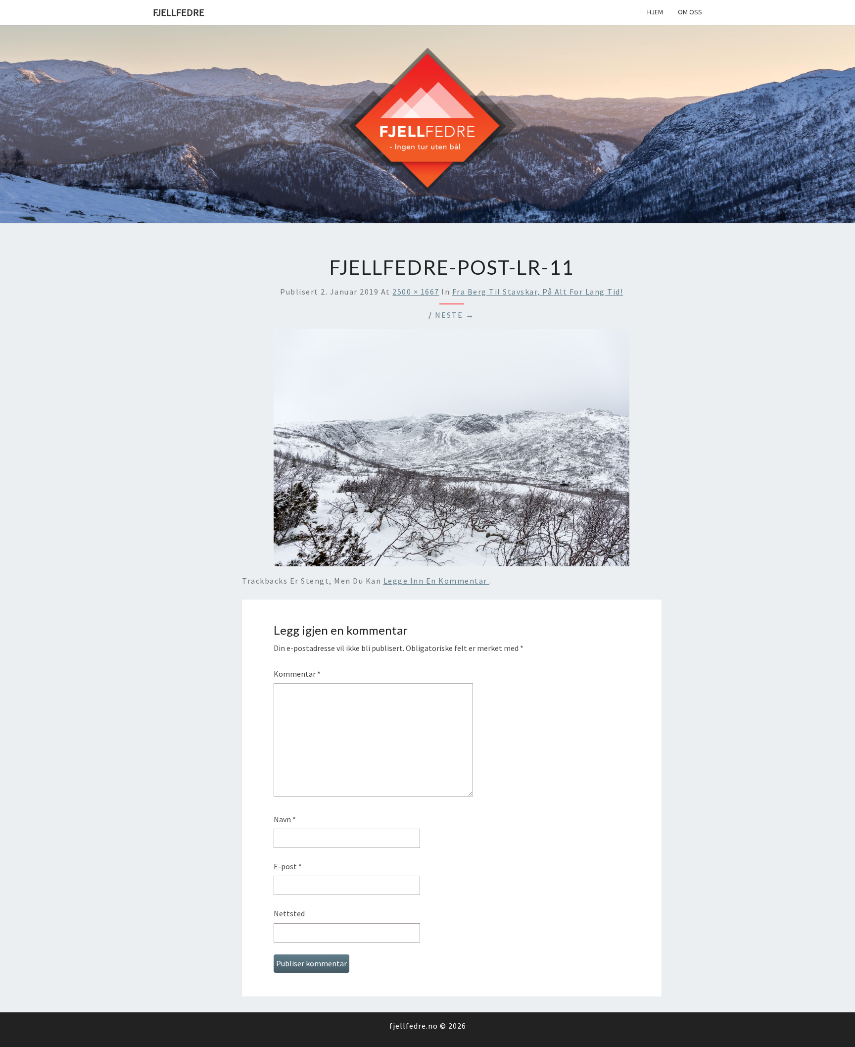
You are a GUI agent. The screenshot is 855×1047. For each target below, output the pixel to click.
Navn (285, 819)
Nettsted (289, 913)
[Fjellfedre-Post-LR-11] (451, 450)
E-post (288, 866)
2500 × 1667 (415, 292)
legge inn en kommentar (436, 581)
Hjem (655, 11)
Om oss (690, 11)
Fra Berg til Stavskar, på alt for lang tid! (537, 292)
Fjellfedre (178, 12)
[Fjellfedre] (427, 123)
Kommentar (297, 674)
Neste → (455, 315)
